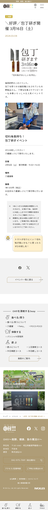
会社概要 (13, 479)
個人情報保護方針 (24, 483)
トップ (5, 416)
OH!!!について (33, 479)
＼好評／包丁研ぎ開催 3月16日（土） (34, 416)
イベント (15, 416)
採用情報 (22, 479)
